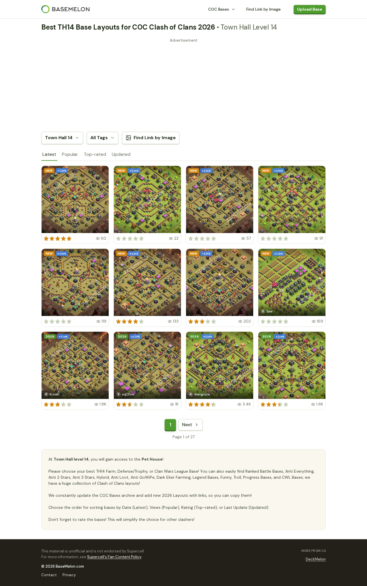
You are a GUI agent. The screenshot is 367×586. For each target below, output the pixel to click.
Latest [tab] (49, 154)
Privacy (69, 575)
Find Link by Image (263, 9)
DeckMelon (316, 559)
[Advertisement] (183, 84)
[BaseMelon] (65, 9)
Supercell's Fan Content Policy (114, 556)
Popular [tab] (70, 154)
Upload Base (309, 9)
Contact (49, 575)
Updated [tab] (121, 154)
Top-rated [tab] (95, 154)
